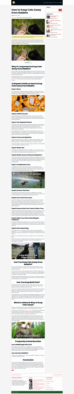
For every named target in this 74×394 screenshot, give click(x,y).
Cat (15, 17)
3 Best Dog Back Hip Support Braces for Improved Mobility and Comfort (38, 384)
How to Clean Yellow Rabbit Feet (58, 374)
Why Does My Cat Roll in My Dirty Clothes (55, 35)
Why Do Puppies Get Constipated (54, 16)
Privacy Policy (49, 379)
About (48, 385)
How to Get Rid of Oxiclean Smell (16, 374)
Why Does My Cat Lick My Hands (55, 26)
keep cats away (15, 78)
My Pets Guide (16, 392)
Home (13, 17)
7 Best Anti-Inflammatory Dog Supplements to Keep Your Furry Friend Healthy (39, 388)
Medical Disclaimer (50, 389)
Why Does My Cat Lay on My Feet (55, 30)
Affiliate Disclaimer (50, 381)
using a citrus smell (28, 310)
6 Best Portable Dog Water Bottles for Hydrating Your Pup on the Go (39, 381)
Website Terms (49, 387)
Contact (48, 383)
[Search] (60, 10)
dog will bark (19, 231)
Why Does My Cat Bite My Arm (55, 21)
